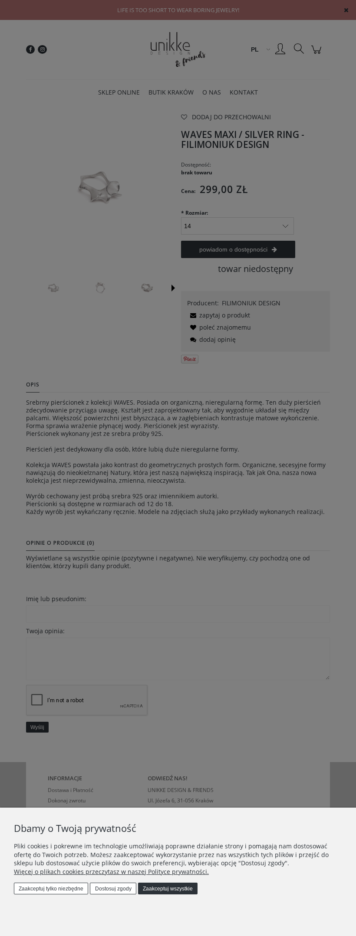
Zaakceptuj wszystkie (168, 889)
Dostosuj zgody (113, 889)
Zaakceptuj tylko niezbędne (51, 889)
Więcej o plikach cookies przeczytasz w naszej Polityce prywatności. (111, 871)
